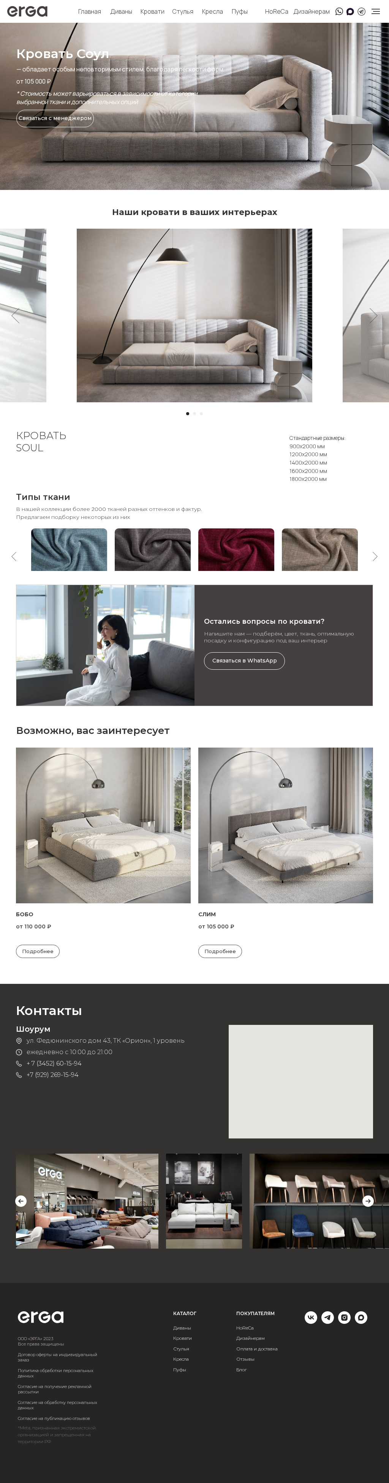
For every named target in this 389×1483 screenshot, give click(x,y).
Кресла (212, 11)
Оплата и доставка (257, 1349)
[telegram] (327, 1322)
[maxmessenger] (361, 1322)
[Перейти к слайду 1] (187, 413)
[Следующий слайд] (374, 315)
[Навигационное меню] (376, 11)
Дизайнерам (311, 11)
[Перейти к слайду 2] (194, 413)
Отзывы (245, 1359)
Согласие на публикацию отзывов (54, 1418)
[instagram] (344, 1322)
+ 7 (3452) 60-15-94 (54, 1063)
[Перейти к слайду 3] (201, 413)
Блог (241, 1370)
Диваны (121, 11)
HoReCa (276, 11)
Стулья (182, 11)
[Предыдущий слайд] (15, 315)
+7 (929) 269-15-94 (53, 1074)
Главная (89, 11)
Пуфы (240, 11)
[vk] (311, 1322)
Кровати (152, 11)
